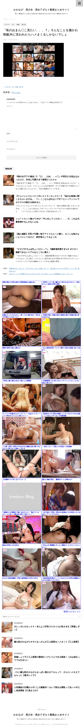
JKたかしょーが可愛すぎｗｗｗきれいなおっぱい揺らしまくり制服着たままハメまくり (41, 274)
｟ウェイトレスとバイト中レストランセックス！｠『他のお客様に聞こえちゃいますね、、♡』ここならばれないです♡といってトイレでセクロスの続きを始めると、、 (47, 199)
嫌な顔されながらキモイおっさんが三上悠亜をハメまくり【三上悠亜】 (47, 642)
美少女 (21, 87)
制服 (16, 87)
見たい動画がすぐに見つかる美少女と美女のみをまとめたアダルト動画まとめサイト (41, 719)
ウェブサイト (11, 149)
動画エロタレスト (72, 611)
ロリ (13, 87)
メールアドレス (12, 141)
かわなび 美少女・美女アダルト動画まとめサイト (41, 9)
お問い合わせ (41, 709)
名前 (8, 133)
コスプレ (8, 87)
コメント (9, 106)
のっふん (16, 92)
